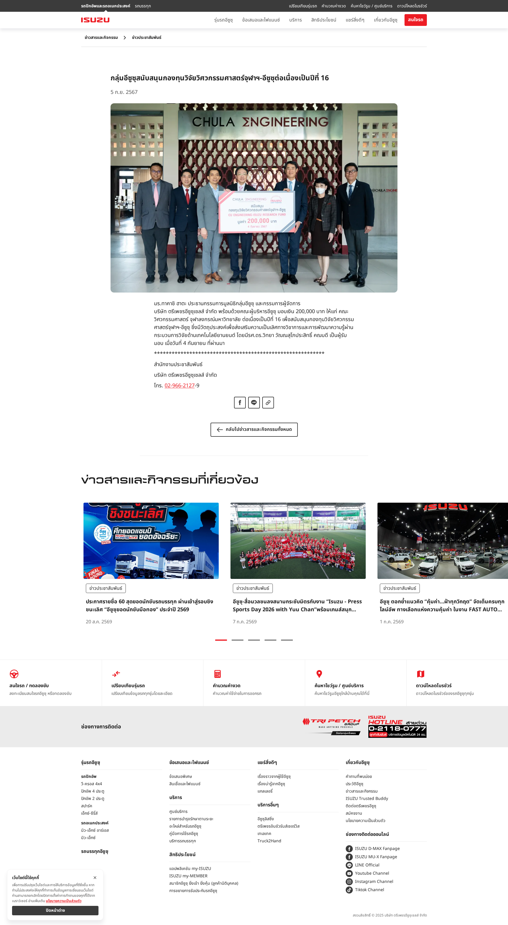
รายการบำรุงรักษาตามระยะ (191, 819)
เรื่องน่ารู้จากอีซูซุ (271, 784)
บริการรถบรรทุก (182, 841)
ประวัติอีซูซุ (354, 784)
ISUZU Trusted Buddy (367, 799)
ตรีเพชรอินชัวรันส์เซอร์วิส (279, 826)
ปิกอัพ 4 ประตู (92, 791)
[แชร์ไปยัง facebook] (240, 402)
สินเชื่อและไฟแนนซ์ (184, 784)
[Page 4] (270, 640)
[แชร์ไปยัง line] (254, 402)
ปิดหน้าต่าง (55, 910)
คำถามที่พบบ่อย (359, 776)
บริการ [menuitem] (295, 20)
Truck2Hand (269, 841)
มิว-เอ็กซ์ (88, 838)
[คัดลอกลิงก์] (268, 402)
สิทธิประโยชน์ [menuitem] (323, 20)
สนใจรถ (415, 19)
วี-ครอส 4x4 (91, 784)
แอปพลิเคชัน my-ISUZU (190, 869)
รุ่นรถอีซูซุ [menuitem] (223, 20)
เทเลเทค (264, 834)
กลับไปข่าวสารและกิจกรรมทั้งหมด (259, 429)
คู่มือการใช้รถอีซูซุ (183, 834)
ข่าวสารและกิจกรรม (101, 37)
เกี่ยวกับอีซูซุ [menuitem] (385, 20)
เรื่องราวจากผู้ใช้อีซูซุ (274, 776)
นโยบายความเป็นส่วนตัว (365, 821)
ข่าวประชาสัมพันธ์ (146, 37)
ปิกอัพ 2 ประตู (92, 799)
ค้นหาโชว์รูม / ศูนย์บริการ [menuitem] (371, 6)
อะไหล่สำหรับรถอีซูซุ (185, 826)
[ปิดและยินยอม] (94, 877)
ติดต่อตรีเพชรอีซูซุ (361, 806)
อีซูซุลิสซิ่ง (266, 819)
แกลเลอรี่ (265, 791)
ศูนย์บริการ (178, 811)
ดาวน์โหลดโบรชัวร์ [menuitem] (412, 6)
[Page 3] (254, 640)
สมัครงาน (354, 813)
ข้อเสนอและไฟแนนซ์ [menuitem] (261, 20)
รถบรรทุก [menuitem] (143, 6)
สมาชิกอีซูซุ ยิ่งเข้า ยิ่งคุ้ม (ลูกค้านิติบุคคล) (203, 883)
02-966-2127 (180, 386)
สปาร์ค (86, 806)
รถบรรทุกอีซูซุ (94, 851)
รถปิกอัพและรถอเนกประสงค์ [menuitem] (105, 6)
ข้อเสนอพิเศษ (180, 776)
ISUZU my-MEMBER (188, 876)
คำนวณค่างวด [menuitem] (334, 6)
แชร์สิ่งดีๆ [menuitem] (355, 20)
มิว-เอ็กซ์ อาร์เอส (95, 830)
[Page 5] (287, 640)
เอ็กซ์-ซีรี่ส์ (89, 813)
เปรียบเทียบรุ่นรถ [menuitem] (303, 6)
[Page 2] (237, 640)
